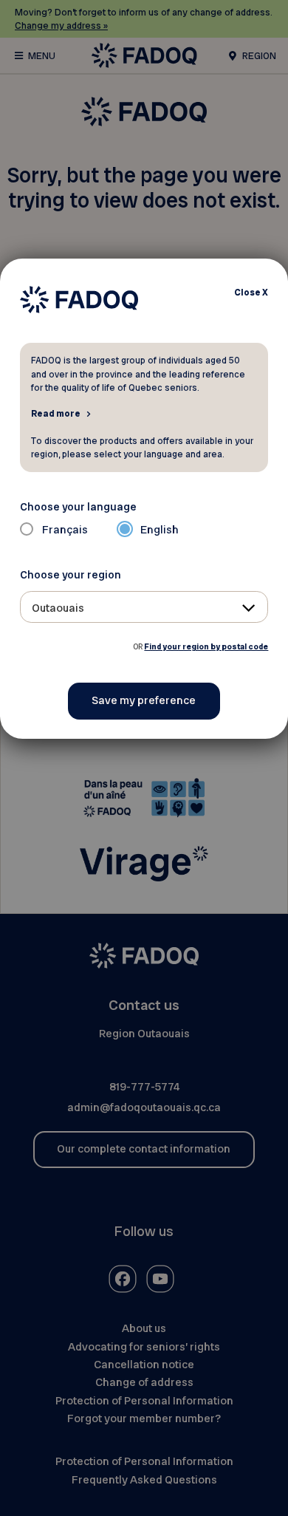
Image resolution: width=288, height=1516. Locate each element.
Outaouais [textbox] (58, 608)
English (159, 529)
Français (65, 529)
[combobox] (144, 607)
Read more (55, 413)
